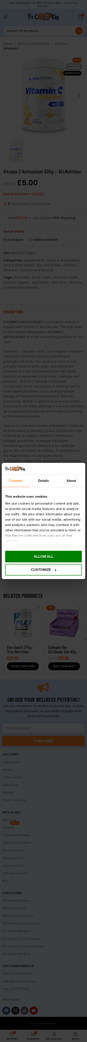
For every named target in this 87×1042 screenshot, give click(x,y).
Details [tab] (43, 481)
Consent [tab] (15, 481)
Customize (41, 570)
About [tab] (71, 481)
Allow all (43, 556)
